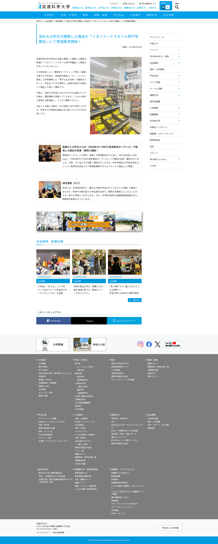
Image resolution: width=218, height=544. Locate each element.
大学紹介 (49, 15)
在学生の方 (103, 7)
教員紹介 (78, 406)
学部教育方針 (80, 399)
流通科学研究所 (117, 373)
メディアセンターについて (121, 507)
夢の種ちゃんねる (158, 159)
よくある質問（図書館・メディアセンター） (127, 487)
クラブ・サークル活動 (47, 418)
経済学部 (78, 373)
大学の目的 (43, 370)
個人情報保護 (58, 532)
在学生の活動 (80, 463)
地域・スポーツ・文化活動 (158, 424)
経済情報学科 (82, 380)
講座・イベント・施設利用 (85, 486)
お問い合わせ (128, 4)
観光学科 (80, 389)
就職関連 (154, 114)
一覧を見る (135, 300)
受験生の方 (77, 7)
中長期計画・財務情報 (47, 382)
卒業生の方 (116, 7)
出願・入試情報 (81, 418)
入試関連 (154, 107)
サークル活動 (156, 88)
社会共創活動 (153, 418)
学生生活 (118, 15)
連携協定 (151, 428)
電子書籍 (114, 510)
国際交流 (152, 15)
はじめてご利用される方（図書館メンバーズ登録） (128, 492)
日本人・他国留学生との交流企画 (124, 430)
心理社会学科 (82, 386)
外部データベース (118, 513)
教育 (85, 15)
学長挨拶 (42, 376)
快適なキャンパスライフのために (52, 421)
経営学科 (80, 370)
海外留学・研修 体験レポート (123, 434)
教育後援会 (155, 139)
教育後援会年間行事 (83, 476)
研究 (152, 146)
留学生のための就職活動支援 (50, 472)
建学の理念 (43, 366)
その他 (153, 165)
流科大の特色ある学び (120, 363)
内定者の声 (155, 120)
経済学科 (80, 376)
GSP (113, 421)
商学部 (77, 363)
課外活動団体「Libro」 (120, 497)
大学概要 (42, 363)
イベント (154, 49)
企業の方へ (152, 373)
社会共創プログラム (83, 441)
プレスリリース (157, 37)
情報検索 (114, 500)
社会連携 (168, 15)
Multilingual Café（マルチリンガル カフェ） (127, 425)
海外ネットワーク (118, 437)
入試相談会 (79, 424)
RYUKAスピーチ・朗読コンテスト (124, 440)
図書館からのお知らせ (120, 472)
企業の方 (141, 7)
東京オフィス (153, 376)
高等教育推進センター (120, 366)
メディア (154, 152)
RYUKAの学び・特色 (159, 56)
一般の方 (151, 7)
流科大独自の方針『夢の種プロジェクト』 (55, 373)
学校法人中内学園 (170, 527)
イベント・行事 (45, 438)
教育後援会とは (81, 472)
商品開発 (59, 21)
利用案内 (114, 479)
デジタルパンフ (81, 431)
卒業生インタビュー (159, 127)
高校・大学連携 (157, 69)
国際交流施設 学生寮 (119, 376)
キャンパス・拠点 (46, 392)
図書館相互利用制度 (119, 482)
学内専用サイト (149, 4)
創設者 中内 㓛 (45, 379)
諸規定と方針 (44, 386)
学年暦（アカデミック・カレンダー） (54, 441)
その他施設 (115, 370)
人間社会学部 (80, 383)
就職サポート (153, 363)
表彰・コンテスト (46, 431)
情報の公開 (43, 395)
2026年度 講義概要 (82, 402)
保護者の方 (129, 7)
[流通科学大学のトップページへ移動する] (54, 5)
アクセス (114, 4)
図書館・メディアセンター (162, 133)
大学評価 (42, 389)
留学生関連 (155, 101)
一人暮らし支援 (81, 444)
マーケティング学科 (85, 366)
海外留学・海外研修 (119, 418)
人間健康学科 (82, 393)
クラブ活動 (155, 82)
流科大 (39, 21)
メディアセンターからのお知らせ (124, 503)
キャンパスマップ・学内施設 (122, 379)
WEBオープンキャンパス (85, 421)
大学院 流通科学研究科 (84, 396)
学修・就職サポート (83, 479)
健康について (80, 482)
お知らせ (154, 43)
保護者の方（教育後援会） (87, 469)
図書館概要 (115, 476)
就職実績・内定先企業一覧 (158, 366)
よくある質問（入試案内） (85, 434)
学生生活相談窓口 (46, 434)
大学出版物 (79, 409)
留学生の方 (90, 7)
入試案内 (135, 15)
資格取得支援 (153, 370)
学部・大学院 (69, 15)
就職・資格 (100, 15)
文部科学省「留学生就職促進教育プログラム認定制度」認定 (55, 480)
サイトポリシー (44, 532)
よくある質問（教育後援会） (86, 489)
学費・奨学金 (44, 424)
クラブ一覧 (79, 450)
